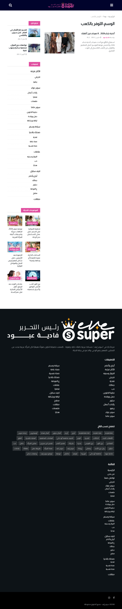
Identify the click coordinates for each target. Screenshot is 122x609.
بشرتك (71, 443)
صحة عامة (33, 142)
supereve (109, 433)
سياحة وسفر (34, 126)
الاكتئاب (96, 438)
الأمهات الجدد (108, 438)
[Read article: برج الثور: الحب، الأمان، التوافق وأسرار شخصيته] (32, 275)
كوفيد (75, 454)
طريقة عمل (36, 448)
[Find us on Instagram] (109, 597)
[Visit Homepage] (61, 5)
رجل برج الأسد (100, 448)
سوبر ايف (59, 448)
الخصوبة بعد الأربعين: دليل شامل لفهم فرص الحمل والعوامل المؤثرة (15, 260)
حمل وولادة (32, 116)
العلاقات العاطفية (46, 438)
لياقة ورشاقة (32, 121)
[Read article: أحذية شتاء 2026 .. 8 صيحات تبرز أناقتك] (59, 42)
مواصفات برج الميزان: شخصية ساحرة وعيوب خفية (18, 48)
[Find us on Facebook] (114, 597)
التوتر (79, 438)
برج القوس (89, 443)
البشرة (87, 438)
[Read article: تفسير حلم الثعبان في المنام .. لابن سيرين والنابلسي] (34, 33)
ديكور (35, 185)
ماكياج (66, 454)
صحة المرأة (48, 448)
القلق (20, 438)
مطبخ (35, 193)
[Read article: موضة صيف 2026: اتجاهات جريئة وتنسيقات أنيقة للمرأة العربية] (14, 220)
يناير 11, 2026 (21, 39)
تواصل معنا (109, 478)
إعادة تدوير (22, 433)
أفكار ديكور (57, 433)
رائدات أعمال (32, 93)
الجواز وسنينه (32, 157)
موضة (58, 454)
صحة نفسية (32, 146)
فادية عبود (106, 37)
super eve (97, 433)
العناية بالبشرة (31, 438)
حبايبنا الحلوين (32, 112)
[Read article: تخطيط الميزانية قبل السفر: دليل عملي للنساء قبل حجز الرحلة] (32, 220)
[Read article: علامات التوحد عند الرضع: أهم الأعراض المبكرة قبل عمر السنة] (14, 275)
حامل (22, 443)
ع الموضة (33, 189)
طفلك (25, 448)
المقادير (110, 443)
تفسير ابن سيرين (46, 443)
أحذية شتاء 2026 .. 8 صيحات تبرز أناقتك (98, 33)
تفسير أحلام (60, 443)
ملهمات (34, 101)
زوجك (80, 448)
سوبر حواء (35, 88)
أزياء (66, 433)
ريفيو (35, 82)
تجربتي (37, 77)
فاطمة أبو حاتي (95, 454)
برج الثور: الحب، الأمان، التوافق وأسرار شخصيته (33, 286)
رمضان (88, 448)
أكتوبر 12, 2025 (21, 54)
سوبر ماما (35, 107)
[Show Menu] (111, 5)
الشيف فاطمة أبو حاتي (65, 438)
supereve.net (84, 433)
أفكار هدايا (45, 433)
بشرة (79, 443)
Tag (104, 17)
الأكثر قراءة (35, 71)
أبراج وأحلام (33, 176)
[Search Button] (10, 5)
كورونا (83, 454)
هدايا (35, 165)
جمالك (34, 180)
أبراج (73, 433)
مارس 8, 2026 (95, 37)
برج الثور (100, 443)
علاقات (37, 152)
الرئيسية (111, 17)
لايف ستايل (35, 171)
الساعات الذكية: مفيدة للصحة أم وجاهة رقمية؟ (34, 257)
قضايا (35, 97)
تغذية (35, 137)
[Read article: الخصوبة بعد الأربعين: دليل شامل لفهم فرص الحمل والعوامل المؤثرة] (14, 247)
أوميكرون (33, 433)
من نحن (111, 474)
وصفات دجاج (32, 454)
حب (35, 161)
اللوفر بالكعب (96, 17)
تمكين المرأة (31, 443)
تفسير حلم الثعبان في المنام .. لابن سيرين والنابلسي (18, 32)
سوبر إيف (70, 448)
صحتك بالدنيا (34, 132)
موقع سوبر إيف (46, 454)
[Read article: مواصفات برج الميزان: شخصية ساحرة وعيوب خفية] (34, 48)
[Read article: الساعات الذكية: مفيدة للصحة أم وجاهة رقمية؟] (32, 247)
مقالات (37, 199)
